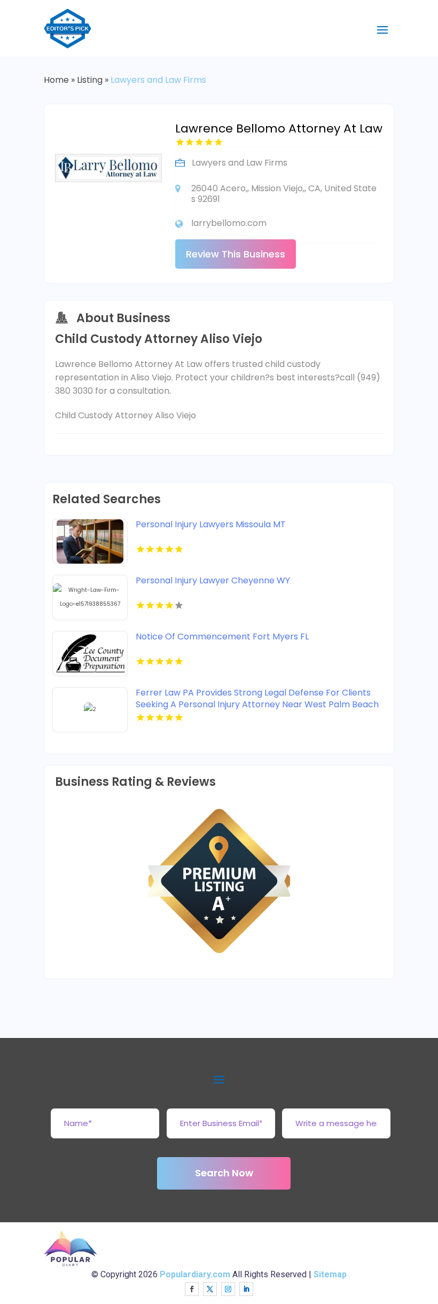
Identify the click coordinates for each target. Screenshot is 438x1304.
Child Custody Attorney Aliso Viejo (125, 415)
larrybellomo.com (229, 223)
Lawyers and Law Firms (158, 80)
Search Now (224, 1173)
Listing (90, 80)
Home (56, 80)
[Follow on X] (210, 1289)
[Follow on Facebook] (192, 1289)
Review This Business (235, 254)
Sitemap (330, 1274)
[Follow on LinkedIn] (246, 1289)
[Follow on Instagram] (228, 1289)
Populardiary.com (195, 1274)
